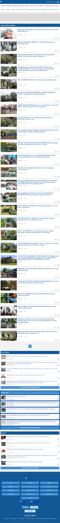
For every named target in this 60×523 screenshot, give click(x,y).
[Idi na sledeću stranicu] (30, 346)
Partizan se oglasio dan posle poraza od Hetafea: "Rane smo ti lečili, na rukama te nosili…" (30, 444)
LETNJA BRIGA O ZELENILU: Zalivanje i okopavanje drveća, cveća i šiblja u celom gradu (30, 210)
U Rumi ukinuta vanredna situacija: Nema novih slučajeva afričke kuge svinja (30, 376)
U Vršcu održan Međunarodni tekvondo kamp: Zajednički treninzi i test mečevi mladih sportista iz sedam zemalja (30, 370)
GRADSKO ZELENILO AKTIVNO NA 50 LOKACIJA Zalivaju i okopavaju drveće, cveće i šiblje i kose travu (30, 222)
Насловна (30, 511)
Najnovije (8, 6)
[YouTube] (32, 516)
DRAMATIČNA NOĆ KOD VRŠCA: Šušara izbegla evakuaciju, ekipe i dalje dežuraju (30, 357)
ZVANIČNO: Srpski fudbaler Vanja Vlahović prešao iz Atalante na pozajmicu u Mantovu (30, 438)
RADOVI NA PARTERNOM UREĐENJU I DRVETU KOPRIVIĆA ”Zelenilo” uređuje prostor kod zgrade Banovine (30, 96)
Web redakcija (32, 518)
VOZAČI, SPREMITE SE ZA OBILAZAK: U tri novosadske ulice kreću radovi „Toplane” (30, 416)
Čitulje (30, 498)
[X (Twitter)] (30, 516)
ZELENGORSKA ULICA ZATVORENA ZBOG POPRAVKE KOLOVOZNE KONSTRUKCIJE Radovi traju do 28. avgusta (30, 404)
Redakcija (38, 518)
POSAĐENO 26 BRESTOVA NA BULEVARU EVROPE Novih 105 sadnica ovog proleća (30, 298)
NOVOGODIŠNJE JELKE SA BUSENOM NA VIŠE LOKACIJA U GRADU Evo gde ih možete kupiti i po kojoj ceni (30, 59)
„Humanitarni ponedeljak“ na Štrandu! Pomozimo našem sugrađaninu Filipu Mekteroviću (30, 33)
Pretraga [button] (54, 1)
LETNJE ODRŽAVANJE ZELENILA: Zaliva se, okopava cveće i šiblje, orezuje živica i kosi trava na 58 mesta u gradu (30, 247)
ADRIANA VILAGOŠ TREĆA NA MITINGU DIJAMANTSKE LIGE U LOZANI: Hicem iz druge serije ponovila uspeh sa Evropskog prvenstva (30, 457)
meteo (3, 9)
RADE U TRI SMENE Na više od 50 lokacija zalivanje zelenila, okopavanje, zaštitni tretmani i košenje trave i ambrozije (30, 235)
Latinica (25, 507)
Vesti (3, 6)
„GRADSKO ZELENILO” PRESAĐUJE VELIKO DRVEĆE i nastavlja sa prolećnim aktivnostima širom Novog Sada (30, 285)
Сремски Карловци (33, 9)
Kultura (49, 490)
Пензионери (45, 9)
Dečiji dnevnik (49, 494)
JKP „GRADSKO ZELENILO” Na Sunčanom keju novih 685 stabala (30, 84)
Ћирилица (34, 507)
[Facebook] (25, 516)
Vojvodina (40, 6)
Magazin (11, 494)
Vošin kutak (54, 9)
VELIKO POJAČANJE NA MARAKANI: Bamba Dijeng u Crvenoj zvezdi (30, 450)
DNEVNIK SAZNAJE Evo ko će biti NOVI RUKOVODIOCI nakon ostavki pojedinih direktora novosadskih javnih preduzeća (30, 159)
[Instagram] (27, 516)
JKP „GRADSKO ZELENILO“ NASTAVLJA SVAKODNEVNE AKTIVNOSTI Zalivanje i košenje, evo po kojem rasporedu (30, 197)
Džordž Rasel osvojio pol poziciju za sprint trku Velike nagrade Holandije (30, 463)
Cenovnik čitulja (21, 518)
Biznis (15, 6)
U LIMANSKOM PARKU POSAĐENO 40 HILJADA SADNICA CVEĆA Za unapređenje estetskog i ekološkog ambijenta (30, 134)
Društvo (21, 6)
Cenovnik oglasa (13, 518)
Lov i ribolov (30, 494)
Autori (26, 518)
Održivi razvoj (50, 6)
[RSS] (35, 516)
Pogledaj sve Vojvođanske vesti (30, 387)
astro (13, 9)
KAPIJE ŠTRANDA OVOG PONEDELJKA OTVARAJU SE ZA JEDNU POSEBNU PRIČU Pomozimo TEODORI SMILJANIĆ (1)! (30, 423)
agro (8, 9)
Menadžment (6, 518)
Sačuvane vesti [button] (51, 1)
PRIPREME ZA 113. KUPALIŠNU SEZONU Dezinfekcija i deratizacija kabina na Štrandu (30, 273)
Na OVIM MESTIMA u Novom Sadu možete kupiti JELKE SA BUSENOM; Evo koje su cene (30, 122)
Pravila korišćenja (44, 518)
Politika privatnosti (52, 518)
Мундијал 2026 (21, 9)
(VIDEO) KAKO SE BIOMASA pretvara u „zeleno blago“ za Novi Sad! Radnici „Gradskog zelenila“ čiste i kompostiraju (30, 109)
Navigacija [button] (57, 1)
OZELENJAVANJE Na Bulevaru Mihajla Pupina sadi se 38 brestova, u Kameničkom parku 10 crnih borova (30, 335)
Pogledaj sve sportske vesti (30, 468)
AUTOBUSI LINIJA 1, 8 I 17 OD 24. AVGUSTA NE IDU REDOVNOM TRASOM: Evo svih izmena (30, 410)
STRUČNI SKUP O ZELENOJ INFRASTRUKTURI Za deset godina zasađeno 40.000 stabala (30, 310)
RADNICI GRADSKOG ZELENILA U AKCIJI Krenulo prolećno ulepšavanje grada (30, 46)
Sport (27, 6)
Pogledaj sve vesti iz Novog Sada (30, 427)
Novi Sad (33, 6)
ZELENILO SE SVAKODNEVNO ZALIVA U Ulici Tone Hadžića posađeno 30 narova (30, 172)
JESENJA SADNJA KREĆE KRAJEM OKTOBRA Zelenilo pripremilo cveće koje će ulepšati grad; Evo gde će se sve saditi (30, 147)
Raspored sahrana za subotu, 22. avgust (30, 397)
